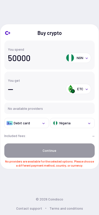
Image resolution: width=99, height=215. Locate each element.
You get (14, 80)
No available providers (25, 108)
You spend (16, 49)
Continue (49, 150)
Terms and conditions (66, 208)
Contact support (29, 208)
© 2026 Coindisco (49, 199)
